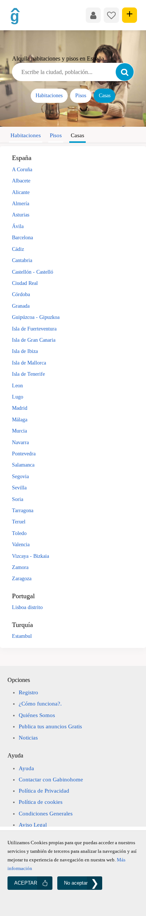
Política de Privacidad (44, 791)
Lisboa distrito (27, 607)
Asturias (20, 215)
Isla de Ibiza (25, 351)
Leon (17, 385)
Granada (21, 306)
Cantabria (22, 260)
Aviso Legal (33, 825)
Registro (28, 692)
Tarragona (22, 510)
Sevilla (19, 488)
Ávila (18, 226)
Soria (17, 499)
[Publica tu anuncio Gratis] (129, 14)
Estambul (22, 636)
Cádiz (18, 249)
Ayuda (26, 768)
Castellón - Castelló (32, 272)
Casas (104, 95)
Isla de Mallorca (29, 363)
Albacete (21, 181)
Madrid (19, 408)
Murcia (19, 431)
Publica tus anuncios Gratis (50, 726)
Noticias (28, 738)
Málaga (19, 419)
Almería (20, 203)
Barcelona (22, 237)
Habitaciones (49, 95)
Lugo (17, 397)
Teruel (18, 522)
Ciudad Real (25, 283)
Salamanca (23, 465)
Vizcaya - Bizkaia (30, 556)
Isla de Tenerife (28, 374)
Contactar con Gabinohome (51, 780)
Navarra (20, 442)
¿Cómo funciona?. (40, 704)
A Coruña (22, 169)
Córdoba (21, 294)
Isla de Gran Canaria (33, 340)
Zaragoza (21, 578)
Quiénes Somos (37, 715)
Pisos (80, 95)
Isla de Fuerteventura (34, 329)
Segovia (20, 476)
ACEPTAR (25, 883)
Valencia (21, 544)
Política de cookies (41, 802)
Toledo (19, 533)
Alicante (21, 192)
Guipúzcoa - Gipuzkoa (36, 317)
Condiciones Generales (46, 814)
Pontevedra (24, 454)
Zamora (20, 567)
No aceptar (76, 883)
